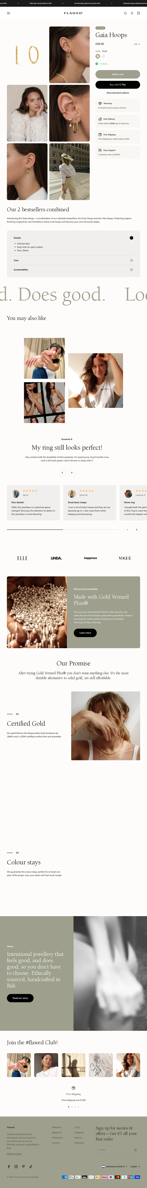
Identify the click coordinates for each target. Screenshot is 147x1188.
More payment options (118, 92)
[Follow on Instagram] (16, 1167)
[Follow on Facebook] (9, 1167)
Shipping (79, 1132)
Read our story (20, 998)
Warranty (79, 1142)
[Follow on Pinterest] (23, 1167)
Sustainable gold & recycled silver (47, 3)
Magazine (57, 1132)
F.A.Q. (77, 1127)
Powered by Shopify (30, 1177)
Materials (56, 1127)
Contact (56, 1142)
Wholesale (57, 1137)
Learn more (85, 632)
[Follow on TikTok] (31, 1167)
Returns (78, 1137)
